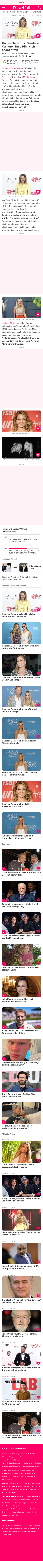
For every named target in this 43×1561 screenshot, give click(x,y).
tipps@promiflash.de (11, 579)
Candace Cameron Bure (12, 68)
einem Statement (12, 323)
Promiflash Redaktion (25, 53)
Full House (6, 77)
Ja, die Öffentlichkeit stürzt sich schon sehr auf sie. (23, 540)
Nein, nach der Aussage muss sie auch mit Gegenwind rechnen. (24, 551)
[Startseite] (21, 7)
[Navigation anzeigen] (3, 7)
